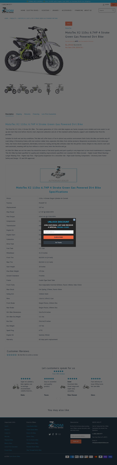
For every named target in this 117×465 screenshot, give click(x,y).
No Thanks (58, 242)
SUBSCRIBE (58, 237)
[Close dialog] (74, 220)
